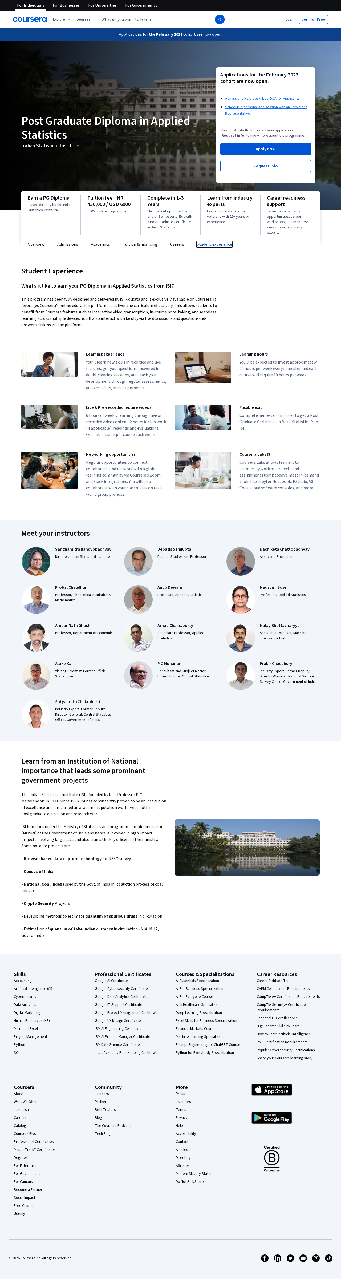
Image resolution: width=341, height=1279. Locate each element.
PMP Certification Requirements (282, 1042)
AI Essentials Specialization (197, 980)
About (18, 1093)
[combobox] (150, 19)
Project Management (30, 1036)
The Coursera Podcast (113, 1125)
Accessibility (186, 1133)
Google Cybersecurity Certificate (121, 988)
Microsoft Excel (26, 1028)
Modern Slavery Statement (197, 1173)
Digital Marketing (27, 1012)
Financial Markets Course (196, 1028)
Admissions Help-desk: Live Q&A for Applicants (262, 98)
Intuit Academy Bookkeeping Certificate (127, 1052)
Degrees (21, 1157)
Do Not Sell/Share (190, 1181)
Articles (182, 1149)
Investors (183, 1101)
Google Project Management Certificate (127, 1012)
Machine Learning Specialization (201, 1036)
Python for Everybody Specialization (205, 1052)
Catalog (20, 1125)
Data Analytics (25, 1004)
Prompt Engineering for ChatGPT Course (208, 1044)
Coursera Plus (25, 1133)
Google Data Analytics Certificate (121, 996)
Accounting (23, 980)
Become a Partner (28, 1189)
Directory (183, 1157)
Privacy (182, 1117)
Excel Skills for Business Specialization (206, 1020)
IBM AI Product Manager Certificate (122, 1036)
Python (19, 1044)
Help (179, 1125)
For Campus (23, 1181)
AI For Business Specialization (199, 988)
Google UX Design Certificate (118, 1020)
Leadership (23, 1109)
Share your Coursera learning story (284, 1058)
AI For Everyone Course (194, 996)
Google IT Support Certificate (118, 1004)
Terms (181, 1109)
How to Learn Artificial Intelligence (284, 1034)
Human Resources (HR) (32, 1020)
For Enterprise (25, 1165)
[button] (84, 19)
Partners (101, 1101)
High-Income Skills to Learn (278, 1026)
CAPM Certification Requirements (283, 988)
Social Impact (24, 1197)
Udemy (19, 1213)
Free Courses (24, 1205)
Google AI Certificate (111, 980)
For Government (27, 1173)
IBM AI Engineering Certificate (118, 1028)
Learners (102, 1093)
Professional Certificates (34, 1141)
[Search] (220, 19)
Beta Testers (105, 1109)
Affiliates (183, 1165)
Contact (182, 1141)
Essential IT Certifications (277, 1018)
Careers (20, 1117)
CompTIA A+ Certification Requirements (288, 996)
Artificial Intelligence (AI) (33, 988)
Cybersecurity (25, 996)
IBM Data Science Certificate (117, 1044)
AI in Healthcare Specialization (200, 1004)
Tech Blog (103, 1133)
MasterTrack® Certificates (35, 1149)
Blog (98, 1117)
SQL (17, 1052)
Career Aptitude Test (274, 980)
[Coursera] (30, 19)
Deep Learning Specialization (199, 1012)
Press (180, 1093)
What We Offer (25, 1101)
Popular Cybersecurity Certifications (286, 1050)
